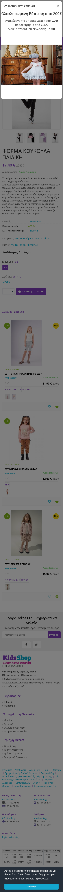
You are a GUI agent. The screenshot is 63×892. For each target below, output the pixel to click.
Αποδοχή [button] (31, 886)
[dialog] (31, 446)
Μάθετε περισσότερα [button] (37, 878)
